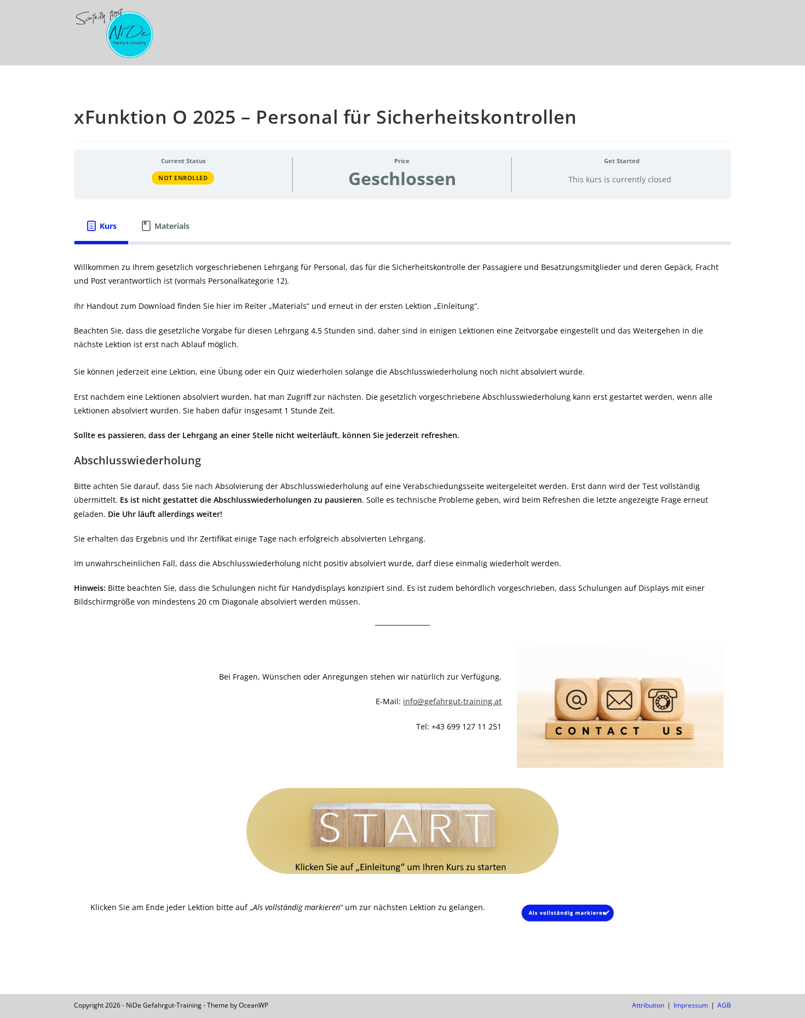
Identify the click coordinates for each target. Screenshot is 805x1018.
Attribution (648, 1005)
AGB (724, 1005)
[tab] (101, 226)
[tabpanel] (402, 600)
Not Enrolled (183, 178)
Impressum (691, 1005)
